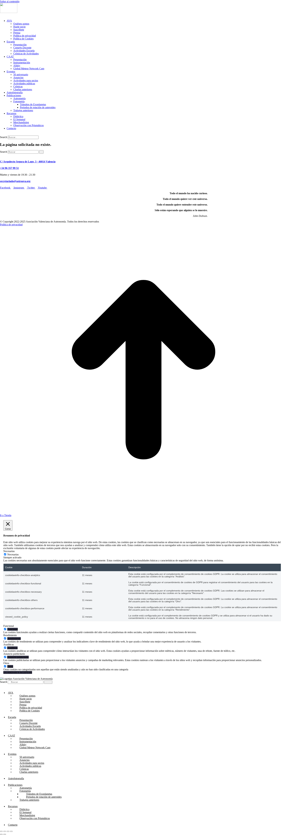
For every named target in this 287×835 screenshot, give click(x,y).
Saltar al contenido (9, 1)
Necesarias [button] (9, 551)
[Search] (41, 152)
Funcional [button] (8, 626)
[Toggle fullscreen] (8, 831)
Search (3, 137)
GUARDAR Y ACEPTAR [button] (17, 672)
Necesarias (13, 554)
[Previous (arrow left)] (1, 834)
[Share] (4, 831)
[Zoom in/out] (11, 831)
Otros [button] (6, 663)
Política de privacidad (11, 224)
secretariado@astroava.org (15, 181)
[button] (2, 15)
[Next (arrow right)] (4, 834)
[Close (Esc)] (1, 831)
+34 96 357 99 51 (9, 168)
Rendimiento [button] (10, 635)
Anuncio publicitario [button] (14, 653)
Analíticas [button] (8, 644)
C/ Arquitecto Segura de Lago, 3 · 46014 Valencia (27, 161)
